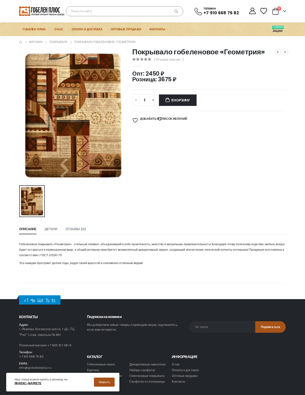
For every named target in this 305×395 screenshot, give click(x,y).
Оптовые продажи (126, 29)
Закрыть (104, 382)
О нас (58, 29)
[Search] (176, 11)
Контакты (157, 29)
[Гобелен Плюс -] (32, 11)
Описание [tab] (27, 229)
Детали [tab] (51, 229)
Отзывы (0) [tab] (76, 229)
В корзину (180, 100)
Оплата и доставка (87, 29)
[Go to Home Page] (20, 42)
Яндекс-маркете (28, 383)
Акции (278, 31)
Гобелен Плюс (34, 29)
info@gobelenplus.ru (35, 367)
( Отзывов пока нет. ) (169, 59)
